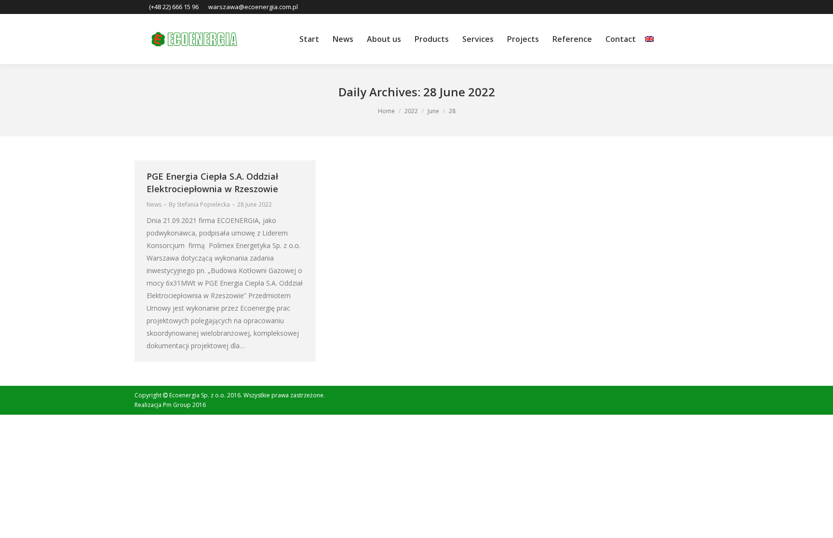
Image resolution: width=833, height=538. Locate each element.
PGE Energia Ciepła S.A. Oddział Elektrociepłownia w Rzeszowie (212, 183)
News (154, 204)
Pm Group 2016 (184, 405)
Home (386, 111)
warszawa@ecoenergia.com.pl (253, 6)
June (433, 111)
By (199, 204)
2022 (411, 111)
